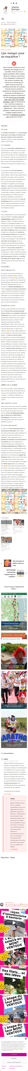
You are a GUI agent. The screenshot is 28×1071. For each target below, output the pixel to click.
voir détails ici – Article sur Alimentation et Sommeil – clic (12, 186)
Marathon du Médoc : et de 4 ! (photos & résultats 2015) (14, 705)
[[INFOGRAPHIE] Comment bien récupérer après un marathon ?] (6, 522)
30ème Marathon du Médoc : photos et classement (5, 545)
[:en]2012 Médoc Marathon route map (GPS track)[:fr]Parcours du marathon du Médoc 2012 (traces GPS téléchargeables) (14, 626)
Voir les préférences (14, 1062)
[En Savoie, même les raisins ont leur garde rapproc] (14, 980)
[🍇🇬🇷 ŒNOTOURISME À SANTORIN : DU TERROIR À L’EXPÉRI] (14, 923)
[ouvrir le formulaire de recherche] (16, 3)
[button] (26, 1038)
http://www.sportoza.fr (10, 783)
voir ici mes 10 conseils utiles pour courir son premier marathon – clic (14, 100)
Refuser (14, 1058)
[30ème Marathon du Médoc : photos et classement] (6, 540)
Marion (12, 798)
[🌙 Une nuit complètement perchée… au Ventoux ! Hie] (14, 952)
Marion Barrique (16, 8)
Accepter (14, 1054)
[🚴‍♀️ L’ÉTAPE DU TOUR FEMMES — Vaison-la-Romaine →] (14, 1009)
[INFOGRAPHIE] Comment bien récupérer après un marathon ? (5, 528)
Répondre (8, 794)
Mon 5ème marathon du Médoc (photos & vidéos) (14, 666)
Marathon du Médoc (6, 49)
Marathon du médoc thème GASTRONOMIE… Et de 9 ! (14, 745)
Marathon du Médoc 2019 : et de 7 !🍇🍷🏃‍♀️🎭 (18, 527)
